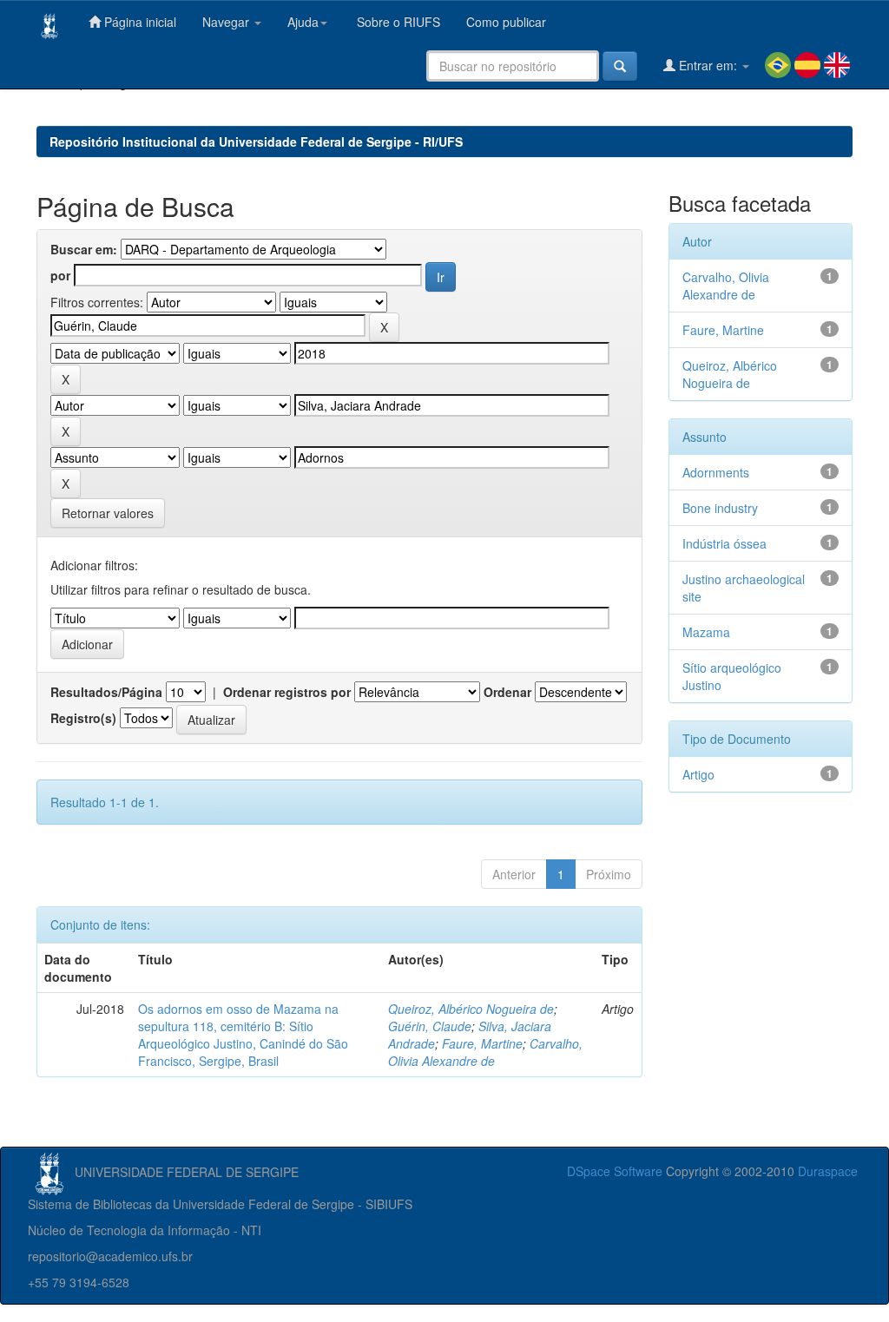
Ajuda (303, 21)
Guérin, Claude (429, 1026)
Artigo (698, 774)
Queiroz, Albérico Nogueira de (471, 1008)
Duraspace (828, 1171)
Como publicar (506, 21)
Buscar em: (83, 249)
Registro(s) (83, 718)
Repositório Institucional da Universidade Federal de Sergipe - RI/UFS (256, 141)
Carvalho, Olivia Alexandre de (485, 1052)
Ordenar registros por (287, 691)
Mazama (706, 632)
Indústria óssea (724, 543)
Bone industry (720, 507)
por (60, 275)
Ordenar (507, 691)
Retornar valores (108, 513)
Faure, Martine (482, 1043)
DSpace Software (614, 1171)
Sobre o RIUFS (396, 21)
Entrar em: (708, 65)
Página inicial (138, 21)
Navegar (227, 21)
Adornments (715, 472)
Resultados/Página (106, 691)
